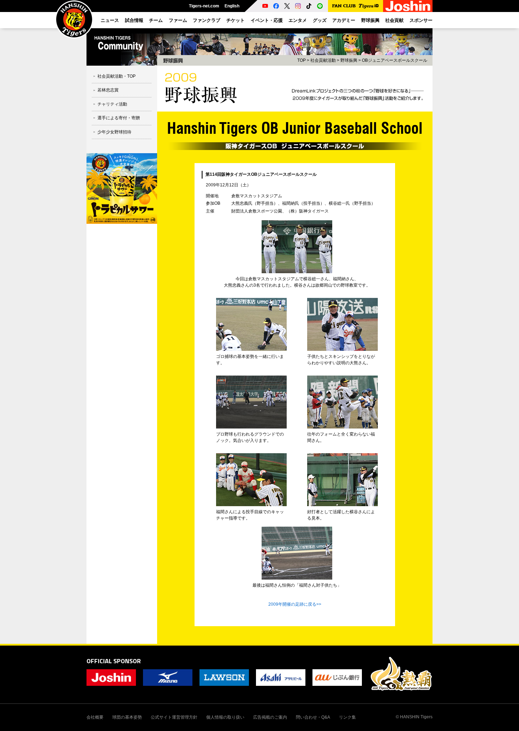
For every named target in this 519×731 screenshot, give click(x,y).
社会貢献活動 (323, 60)
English (232, 6)
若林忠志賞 (108, 90)
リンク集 (347, 717)
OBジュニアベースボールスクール (394, 60)
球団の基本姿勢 (127, 717)
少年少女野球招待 (114, 132)
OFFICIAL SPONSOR (113, 661)
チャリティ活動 (112, 104)
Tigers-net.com (204, 6)
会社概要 (94, 717)
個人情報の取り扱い (225, 717)
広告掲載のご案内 (270, 717)
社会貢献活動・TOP (116, 76)
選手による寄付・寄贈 (118, 117)
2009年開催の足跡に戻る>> (294, 604)
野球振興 (348, 60)
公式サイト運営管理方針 (174, 717)
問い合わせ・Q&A (313, 717)
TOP (301, 60)
